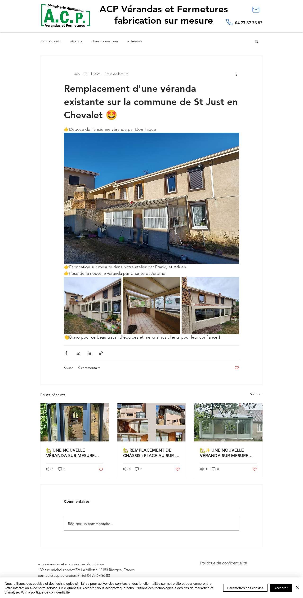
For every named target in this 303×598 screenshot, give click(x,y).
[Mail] (256, 9)
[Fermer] (297, 587)
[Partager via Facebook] (66, 353)
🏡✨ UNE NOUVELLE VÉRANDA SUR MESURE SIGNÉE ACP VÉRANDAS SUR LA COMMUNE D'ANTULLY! (224, 452)
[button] (256, 41)
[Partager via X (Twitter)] (78, 353)
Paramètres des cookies (245, 587)
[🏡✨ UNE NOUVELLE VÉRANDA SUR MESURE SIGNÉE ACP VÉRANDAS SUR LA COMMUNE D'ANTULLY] (228, 422)
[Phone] (229, 22)
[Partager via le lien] (101, 353)
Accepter (281, 587)
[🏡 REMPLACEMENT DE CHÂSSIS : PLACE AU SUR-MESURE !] (151, 422)
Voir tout (256, 394)
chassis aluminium (105, 41)
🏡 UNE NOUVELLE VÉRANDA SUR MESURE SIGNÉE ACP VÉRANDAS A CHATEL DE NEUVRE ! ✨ (73, 452)
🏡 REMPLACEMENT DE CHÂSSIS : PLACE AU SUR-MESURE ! (149, 452)
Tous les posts (50, 41)
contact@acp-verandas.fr (58, 575)
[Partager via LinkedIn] (89, 353)
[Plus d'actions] (236, 74)
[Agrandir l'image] (92, 305)
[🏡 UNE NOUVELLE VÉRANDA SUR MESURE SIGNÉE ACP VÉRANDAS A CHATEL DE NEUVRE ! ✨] (74, 422)
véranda (76, 41)
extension (134, 41)
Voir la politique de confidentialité (45, 592)
